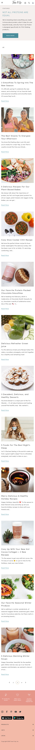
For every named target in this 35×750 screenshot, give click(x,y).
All (3, 47)
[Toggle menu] (2, 2)
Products (5, 724)
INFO (3, 730)
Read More (10, 35)
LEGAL (3, 735)
